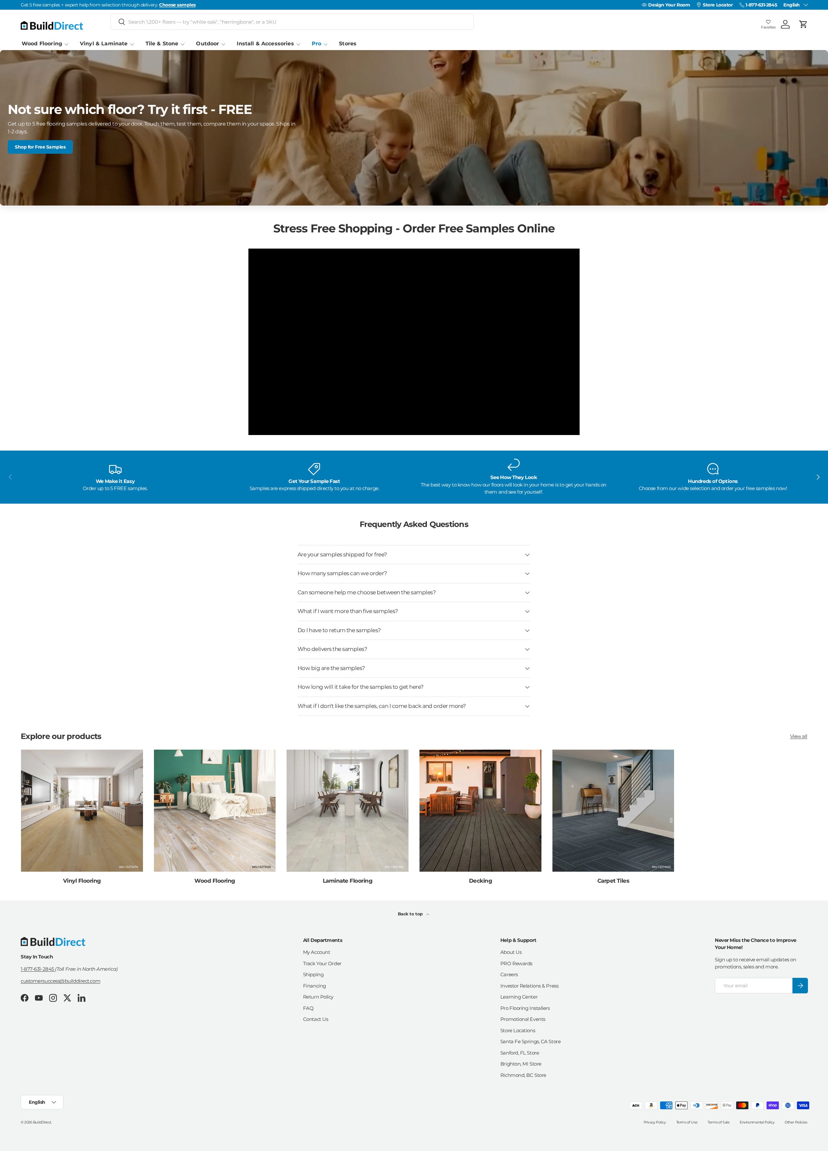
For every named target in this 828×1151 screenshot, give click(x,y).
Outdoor (207, 43)
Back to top (411, 913)
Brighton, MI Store (520, 1064)
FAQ (308, 1008)
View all (798, 736)
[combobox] (292, 21)
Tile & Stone (162, 43)
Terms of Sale (718, 1122)
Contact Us (315, 1019)
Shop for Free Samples (40, 147)
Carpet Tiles (613, 880)
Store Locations (517, 1030)
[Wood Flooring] (215, 811)
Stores (347, 43)
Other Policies (796, 1122)
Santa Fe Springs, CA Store (530, 1041)
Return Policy (318, 997)
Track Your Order (322, 963)
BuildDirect (42, 1122)
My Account (316, 952)
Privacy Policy (655, 1122)
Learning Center (519, 997)
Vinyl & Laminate (103, 43)
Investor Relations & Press (529, 986)
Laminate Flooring (347, 880)
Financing (314, 986)
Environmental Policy (757, 1122)
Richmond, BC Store (523, 1075)
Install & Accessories (265, 43)
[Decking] (480, 811)
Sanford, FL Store (519, 1053)
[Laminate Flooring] (348, 811)
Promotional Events (522, 1019)
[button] (803, 24)
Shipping (313, 974)
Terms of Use (687, 1122)
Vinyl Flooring (82, 880)
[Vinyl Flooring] (82, 811)
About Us (510, 952)
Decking (480, 880)
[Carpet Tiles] (613, 811)
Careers (509, 974)
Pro (316, 43)
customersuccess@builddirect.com (60, 981)
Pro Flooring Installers (525, 1008)
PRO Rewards (516, 963)
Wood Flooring (42, 43)
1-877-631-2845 (38, 969)
